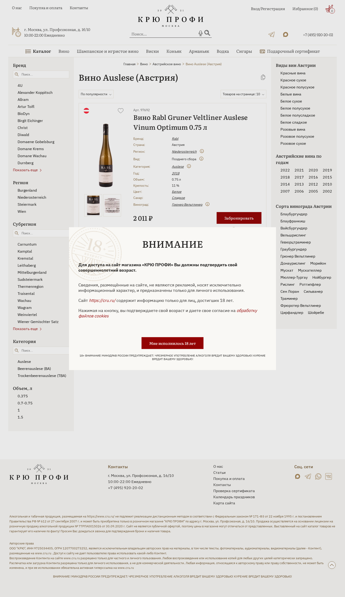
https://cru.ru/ (102, 300)
